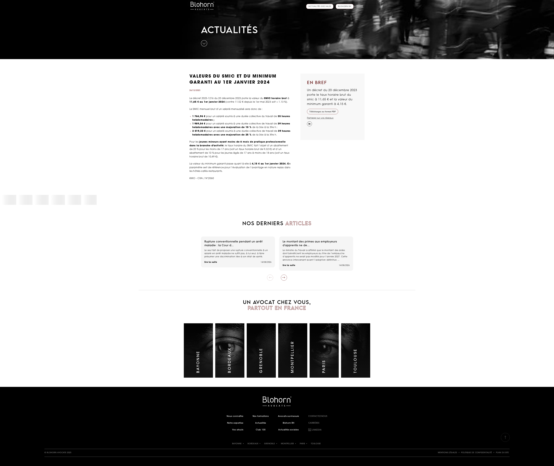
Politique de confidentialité (476, 453)
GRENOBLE (269, 444)
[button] (284, 277)
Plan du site (502, 453)
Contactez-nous (317, 416)
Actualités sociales (319, 6)
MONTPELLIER (287, 444)
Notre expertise (235, 423)
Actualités (260, 423)
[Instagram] (309, 130)
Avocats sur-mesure (288, 416)
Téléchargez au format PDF (322, 111)
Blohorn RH (344, 6)
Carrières (313, 423)
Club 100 (260, 430)
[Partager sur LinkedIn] (309, 123)
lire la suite (210, 262)
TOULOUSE (316, 444)
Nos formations (261, 416)
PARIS (302, 444)
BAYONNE (237, 444)
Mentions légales (447, 453)
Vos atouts (237, 430)
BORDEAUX (253, 444)
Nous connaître (235, 416)
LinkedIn (316, 430)
